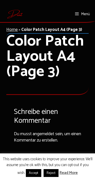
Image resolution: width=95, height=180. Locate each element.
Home (12, 29)
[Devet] (15, 14)
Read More (69, 173)
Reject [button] (51, 173)
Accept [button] (33, 173)
